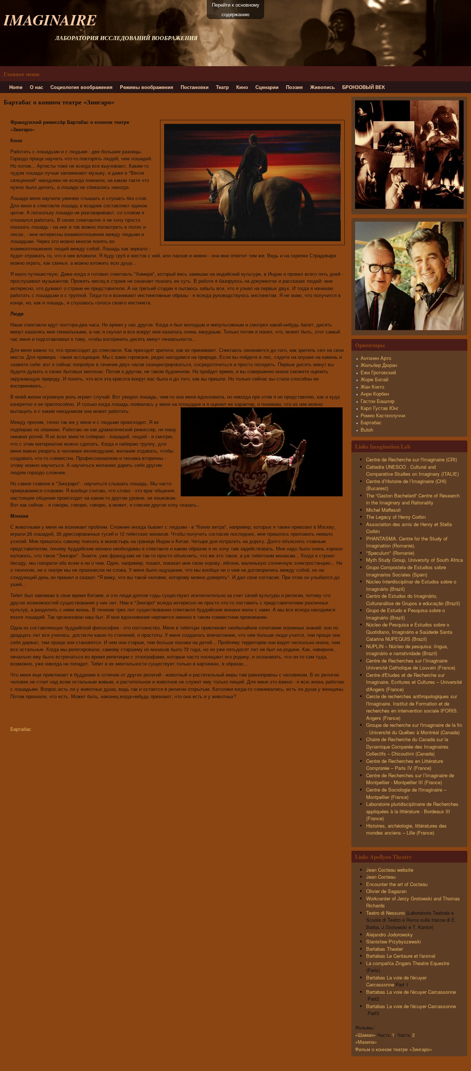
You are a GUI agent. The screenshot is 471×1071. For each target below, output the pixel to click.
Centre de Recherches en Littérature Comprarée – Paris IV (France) (404, 764)
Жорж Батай (374, 379)
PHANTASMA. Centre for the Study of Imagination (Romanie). (406, 542)
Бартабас (20, 728)
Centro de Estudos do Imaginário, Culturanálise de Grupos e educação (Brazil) (413, 599)
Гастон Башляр (377, 400)
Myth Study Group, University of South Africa (414, 559)
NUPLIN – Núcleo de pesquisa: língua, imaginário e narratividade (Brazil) (407, 650)
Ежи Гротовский (378, 372)
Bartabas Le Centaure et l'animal (400, 955)
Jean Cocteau (381, 876)
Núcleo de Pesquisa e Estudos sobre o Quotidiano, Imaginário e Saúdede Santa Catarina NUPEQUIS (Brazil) (409, 631)
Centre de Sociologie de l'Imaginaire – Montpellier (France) (406, 793)
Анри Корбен (375, 393)
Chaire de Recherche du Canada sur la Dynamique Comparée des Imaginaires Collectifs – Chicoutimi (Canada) (407, 746)
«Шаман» (365, 1034)
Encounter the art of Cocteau (397, 884)
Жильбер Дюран (379, 364)
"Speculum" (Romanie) (390, 552)
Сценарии (267, 86)
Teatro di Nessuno (385, 912)
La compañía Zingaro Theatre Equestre (407, 963)
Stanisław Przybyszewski (394, 941)
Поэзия (294, 86)
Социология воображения (81, 86)
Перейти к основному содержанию (235, 9)
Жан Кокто (372, 386)
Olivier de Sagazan (388, 891)
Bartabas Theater (385, 948)
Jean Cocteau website (391, 869)
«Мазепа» (366, 1041)
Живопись (322, 86)
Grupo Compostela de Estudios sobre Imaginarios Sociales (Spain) (406, 571)
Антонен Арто (376, 357)
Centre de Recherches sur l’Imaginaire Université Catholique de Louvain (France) (410, 664)
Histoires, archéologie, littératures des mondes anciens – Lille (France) (406, 829)
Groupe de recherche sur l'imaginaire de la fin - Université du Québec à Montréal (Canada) (414, 728)
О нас (36, 86)
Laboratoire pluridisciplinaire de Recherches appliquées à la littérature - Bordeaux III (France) (412, 811)
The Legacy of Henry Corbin (396, 516)
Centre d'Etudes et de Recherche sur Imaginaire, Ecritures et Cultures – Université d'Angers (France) (414, 682)
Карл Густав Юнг (380, 407)
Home (15, 86)
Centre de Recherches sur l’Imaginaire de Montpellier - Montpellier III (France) (410, 779)
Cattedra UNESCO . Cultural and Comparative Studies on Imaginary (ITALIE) (412, 470)
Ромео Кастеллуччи (383, 415)
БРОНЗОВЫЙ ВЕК (363, 86)
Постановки (195, 86)
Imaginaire (50, 19)
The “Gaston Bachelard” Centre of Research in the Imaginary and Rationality (413, 499)
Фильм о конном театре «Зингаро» (393, 1049)
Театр (222, 86)
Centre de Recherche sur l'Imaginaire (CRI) (411, 459)
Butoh (367, 429)
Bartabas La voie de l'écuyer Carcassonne (411, 991)
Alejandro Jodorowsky (390, 934)
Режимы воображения (146, 86)
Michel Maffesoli (383, 509)
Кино (242, 86)
